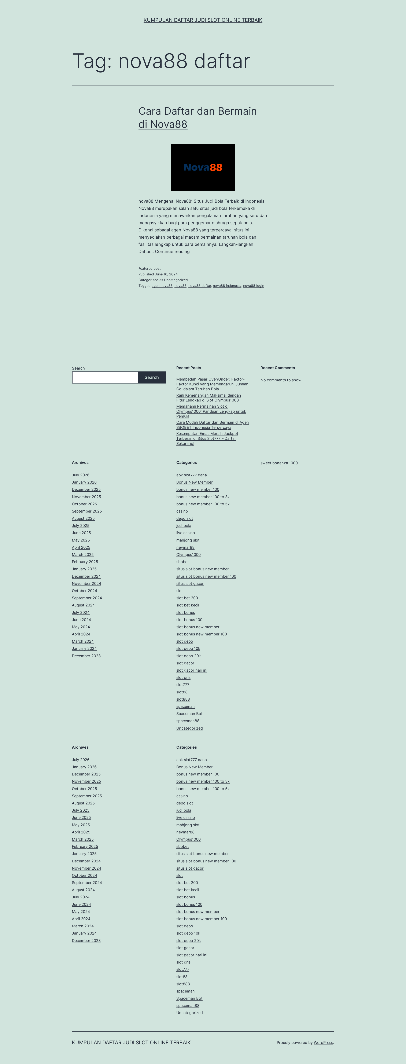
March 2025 (83, 554)
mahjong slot (188, 540)
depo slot (184, 518)
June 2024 (81, 619)
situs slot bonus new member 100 (206, 576)
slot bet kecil (187, 605)
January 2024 (84, 648)
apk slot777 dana (191, 475)
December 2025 (86, 489)
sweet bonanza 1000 (279, 463)
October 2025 (84, 504)
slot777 (182, 684)
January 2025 (84, 569)
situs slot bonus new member (202, 569)
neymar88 (185, 547)
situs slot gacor (190, 583)
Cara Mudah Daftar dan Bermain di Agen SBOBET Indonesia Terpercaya (212, 424)
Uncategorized (176, 280)
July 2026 (80, 475)
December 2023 (86, 656)
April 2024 (81, 634)
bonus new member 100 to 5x (203, 504)
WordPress (323, 1042)
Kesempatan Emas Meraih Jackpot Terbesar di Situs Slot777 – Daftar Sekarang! (207, 438)
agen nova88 (162, 285)
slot (179, 590)
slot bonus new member (197, 627)
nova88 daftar (199, 285)
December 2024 (86, 576)
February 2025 (85, 561)
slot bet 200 (187, 598)
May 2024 (81, 627)
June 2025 (81, 533)
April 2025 (81, 547)
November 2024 (86, 583)
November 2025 (86, 497)
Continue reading (172, 251)
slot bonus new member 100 (201, 634)
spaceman (185, 706)
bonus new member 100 (197, 489)
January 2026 (84, 482)
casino (182, 511)
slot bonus (185, 612)
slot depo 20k (188, 656)
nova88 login (253, 285)
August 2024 (83, 605)
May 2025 (81, 540)
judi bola (183, 525)
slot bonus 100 (189, 619)
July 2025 (80, 525)
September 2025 (87, 511)
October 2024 (84, 590)
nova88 (180, 285)
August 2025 (83, 518)
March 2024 (83, 641)
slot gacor (185, 663)
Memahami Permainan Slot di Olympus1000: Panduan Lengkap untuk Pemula (211, 411)
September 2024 (87, 598)
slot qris (183, 677)
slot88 (182, 692)
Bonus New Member (194, 482)
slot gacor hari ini (191, 670)
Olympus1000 (188, 554)
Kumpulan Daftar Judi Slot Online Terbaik (203, 20)
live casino (185, 533)
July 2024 (81, 612)
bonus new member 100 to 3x (203, 497)
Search (78, 368)
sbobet (182, 561)
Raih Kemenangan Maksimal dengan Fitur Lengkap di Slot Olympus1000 (208, 397)
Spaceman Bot (189, 713)
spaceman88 (187, 721)
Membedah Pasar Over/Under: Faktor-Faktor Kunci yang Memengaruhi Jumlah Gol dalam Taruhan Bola (212, 384)
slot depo (184, 641)
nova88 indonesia (227, 285)
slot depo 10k (188, 648)
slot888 (183, 699)
